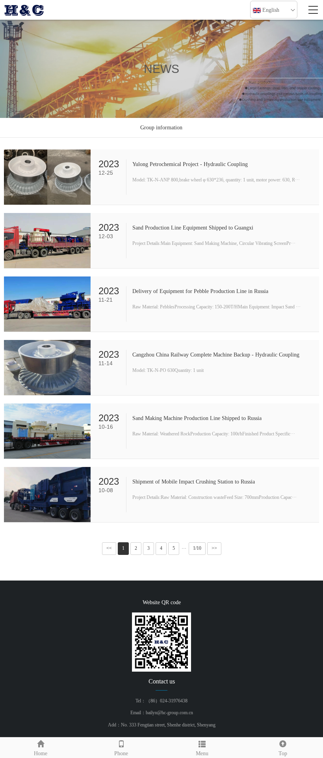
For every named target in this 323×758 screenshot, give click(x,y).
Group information (161, 128)
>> (214, 548)
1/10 (197, 548)
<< (109, 548)
